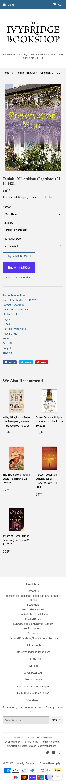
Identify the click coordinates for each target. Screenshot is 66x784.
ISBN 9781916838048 (15, 309)
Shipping (23, 197)
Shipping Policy (12, 741)
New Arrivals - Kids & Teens (33, 614)
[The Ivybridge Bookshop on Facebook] (53, 753)
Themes (7, 352)
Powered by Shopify (50, 763)
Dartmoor (32, 633)
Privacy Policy (44, 737)
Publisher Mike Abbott (15, 328)
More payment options (19, 277)
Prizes (6, 324)
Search (30, 737)
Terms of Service (50, 741)
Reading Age (10, 333)
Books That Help (33, 628)
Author (7, 206)
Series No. (8, 343)
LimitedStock (10, 314)
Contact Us (33, 590)
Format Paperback (13, 304)
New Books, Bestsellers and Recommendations (31, 746)
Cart (60, 4)
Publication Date (12, 238)
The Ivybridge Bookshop (23, 763)
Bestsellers (33, 604)
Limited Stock (33, 619)
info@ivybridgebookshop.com (33, 651)
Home (6, 72)
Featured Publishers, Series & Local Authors (33, 638)
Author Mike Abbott (14, 295)
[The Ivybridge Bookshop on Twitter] (47, 753)
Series (6, 338)
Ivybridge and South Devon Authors (33, 623)
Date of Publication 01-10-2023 (20, 300)
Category (8, 222)
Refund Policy (31, 741)
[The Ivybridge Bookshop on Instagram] (59, 753)
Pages (6, 319)
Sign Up (56, 720)
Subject (7, 348)
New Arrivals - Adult (33, 609)
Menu (10, 4)
